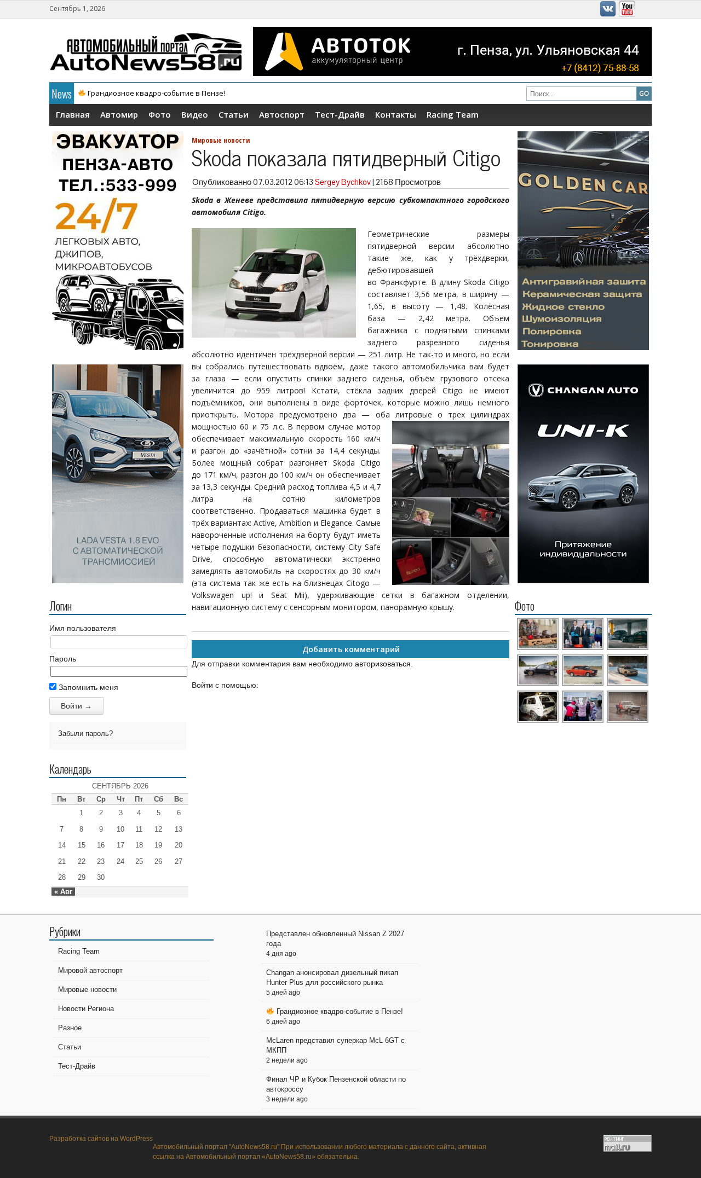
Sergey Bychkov (343, 182)
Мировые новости (221, 140)
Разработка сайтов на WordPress (101, 1138)
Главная (73, 114)
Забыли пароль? (85, 733)
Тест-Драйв (340, 114)
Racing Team (453, 114)
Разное (70, 1028)
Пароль (62, 658)
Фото (159, 114)
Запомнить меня (87, 687)
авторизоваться (383, 663)
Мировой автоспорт (90, 970)
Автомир (119, 114)
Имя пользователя (82, 628)
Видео (194, 114)
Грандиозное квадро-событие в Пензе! (155, 93)
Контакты (395, 114)
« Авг (63, 891)
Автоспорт (281, 114)
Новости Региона (86, 1009)
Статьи (234, 114)
